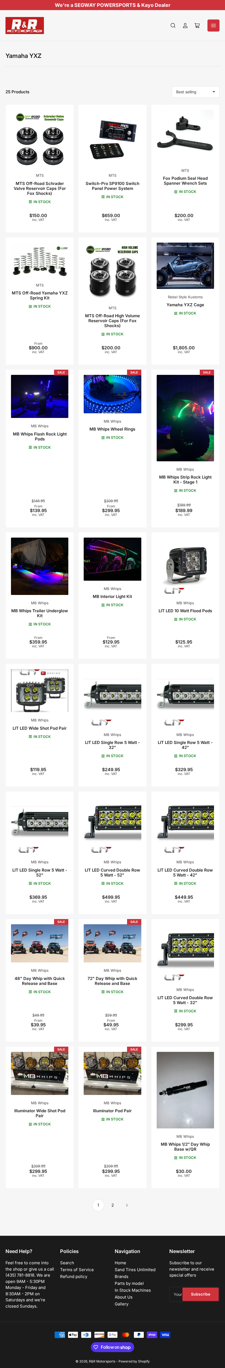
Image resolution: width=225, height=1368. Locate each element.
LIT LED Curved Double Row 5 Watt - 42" (185, 872)
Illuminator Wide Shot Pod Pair (39, 1113)
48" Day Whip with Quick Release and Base (40, 981)
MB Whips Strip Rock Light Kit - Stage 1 (185, 479)
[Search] (173, 25)
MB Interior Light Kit (112, 596)
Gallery (121, 1304)
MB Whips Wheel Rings (112, 429)
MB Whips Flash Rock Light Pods (40, 436)
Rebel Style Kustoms (185, 297)
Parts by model (129, 1283)
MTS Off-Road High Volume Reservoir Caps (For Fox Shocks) (112, 320)
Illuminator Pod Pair (112, 1110)
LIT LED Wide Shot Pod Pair (40, 728)
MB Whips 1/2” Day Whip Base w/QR (185, 1147)
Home (120, 1262)
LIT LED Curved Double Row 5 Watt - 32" (185, 1000)
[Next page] (127, 1205)
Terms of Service (77, 1269)
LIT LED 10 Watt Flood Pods (185, 610)
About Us (124, 1297)
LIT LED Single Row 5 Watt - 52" (39, 872)
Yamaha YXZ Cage (185, 304)
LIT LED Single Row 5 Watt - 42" (185, 745)
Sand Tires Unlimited (135, 1269)
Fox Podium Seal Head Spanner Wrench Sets (185, 181)
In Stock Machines (133, 1290)
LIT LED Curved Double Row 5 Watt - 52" (112, 872)
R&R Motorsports (102, 1361)
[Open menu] (213, 25)
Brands (121, 1276)
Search (67, 1262)
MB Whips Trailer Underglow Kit (39, 613)
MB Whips (40, 426)
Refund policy (73, 1276)
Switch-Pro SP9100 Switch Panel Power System (112, 186)
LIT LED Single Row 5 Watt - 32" (112, 745)
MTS (40, 175)
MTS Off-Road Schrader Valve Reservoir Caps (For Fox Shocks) (40, 188)
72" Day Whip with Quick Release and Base (112, 981)
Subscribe (200, 1294)
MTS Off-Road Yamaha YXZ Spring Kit (40, 295)
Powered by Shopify (134, 1361)
